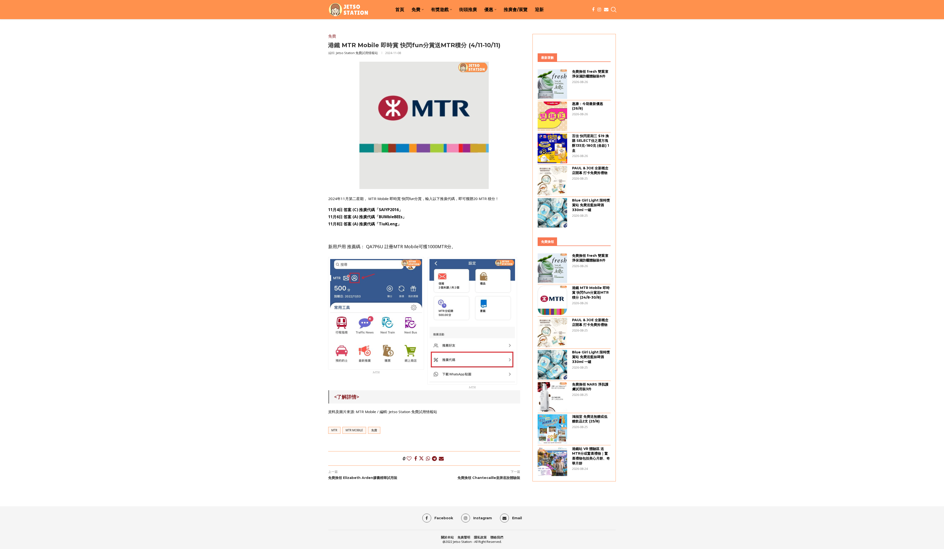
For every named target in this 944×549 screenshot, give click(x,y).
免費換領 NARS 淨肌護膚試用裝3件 (590, 386)
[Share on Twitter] (421, 458)
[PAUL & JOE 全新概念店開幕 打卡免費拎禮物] (552, 180)
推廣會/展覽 (516, 9)
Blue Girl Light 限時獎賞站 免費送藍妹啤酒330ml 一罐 (591, 205)
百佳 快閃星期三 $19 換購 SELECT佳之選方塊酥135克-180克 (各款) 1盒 (590, 143)
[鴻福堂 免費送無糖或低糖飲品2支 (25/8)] (552, 429)
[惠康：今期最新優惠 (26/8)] (552, 116)
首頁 (399, 9)
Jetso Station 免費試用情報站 (357, 53)
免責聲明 (463, 537)
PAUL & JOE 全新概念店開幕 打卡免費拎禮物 (590, 170)
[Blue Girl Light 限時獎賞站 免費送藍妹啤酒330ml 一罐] (552, 213)
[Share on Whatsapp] (428, 458)
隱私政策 (480, 537)
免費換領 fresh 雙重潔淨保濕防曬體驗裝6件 (590, 74)
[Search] (613, 10)
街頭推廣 (468, 9)
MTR (334, 430)
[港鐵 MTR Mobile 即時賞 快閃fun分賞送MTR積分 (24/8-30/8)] (552, 300)
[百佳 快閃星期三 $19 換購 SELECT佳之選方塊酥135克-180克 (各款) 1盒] (552, 148)
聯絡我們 (496, 537)
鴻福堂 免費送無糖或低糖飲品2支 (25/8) (589, 419)
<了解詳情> (346, 396)
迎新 (539, 9)
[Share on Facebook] (415, 458)
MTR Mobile (354, 430)
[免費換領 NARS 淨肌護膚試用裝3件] (552, 397)
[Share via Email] (441, 458)
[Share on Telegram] (434, 458)
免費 (416, 9)
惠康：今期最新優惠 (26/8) (587, 106)
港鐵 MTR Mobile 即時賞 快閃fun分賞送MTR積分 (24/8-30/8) (591, 293)
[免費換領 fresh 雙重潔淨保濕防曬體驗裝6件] (552, 84)
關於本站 (447, 537)
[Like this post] (409, 458)
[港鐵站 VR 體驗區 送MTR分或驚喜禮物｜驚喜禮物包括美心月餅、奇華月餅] (552, 461)
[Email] (606, 9)
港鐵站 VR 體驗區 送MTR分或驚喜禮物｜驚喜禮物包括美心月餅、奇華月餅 (591, 456)
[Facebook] (593, 9)
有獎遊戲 (440, 9)
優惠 (488, 9)
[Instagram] (599, 9)
